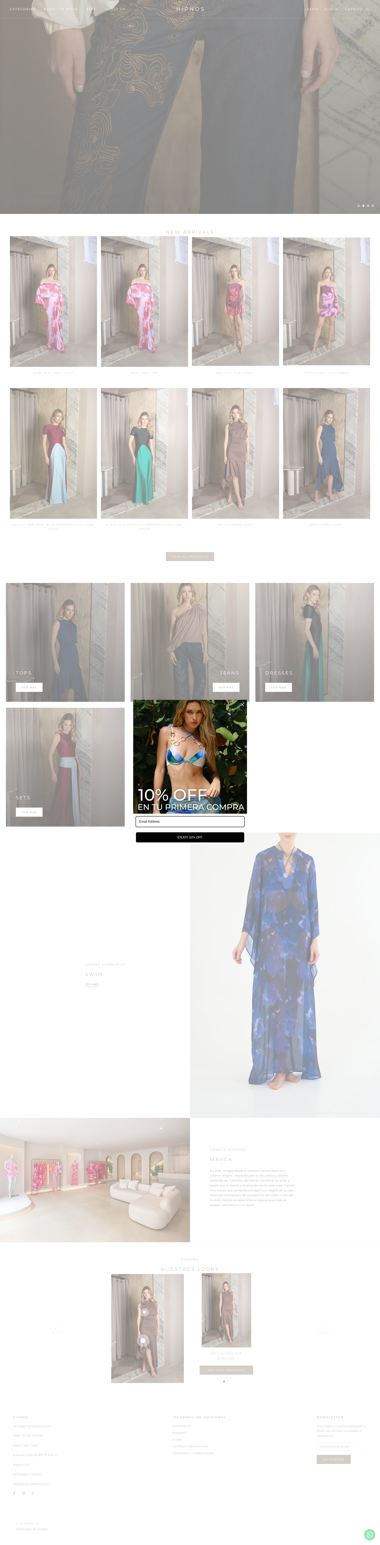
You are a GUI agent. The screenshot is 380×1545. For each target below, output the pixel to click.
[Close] (242, 704)
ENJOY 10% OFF (190, 837)
